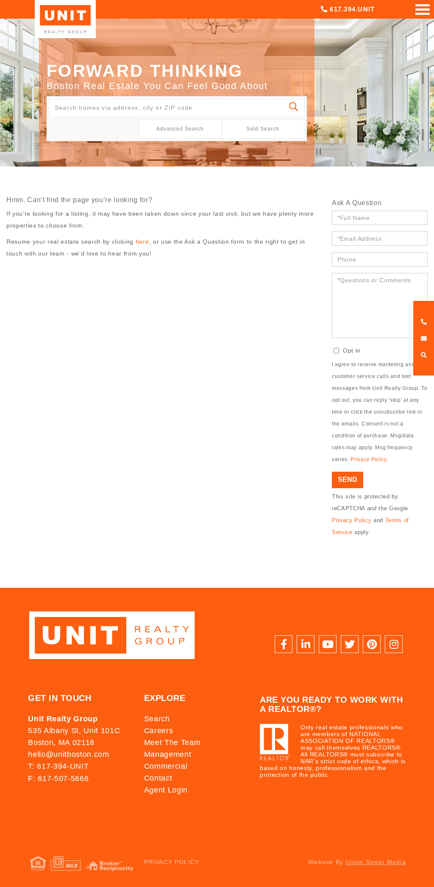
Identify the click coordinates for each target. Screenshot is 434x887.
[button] (294, 108)
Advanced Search (180, 129)
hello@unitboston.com (68, 754)
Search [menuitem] (157, 719)
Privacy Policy (368, 459)
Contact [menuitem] (158, 778)
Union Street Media (375, 862)
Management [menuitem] (168, 754)
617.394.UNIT (351, 9)
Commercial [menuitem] (166, 766)
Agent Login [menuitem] (166, 790)
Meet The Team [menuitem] (172, 742)
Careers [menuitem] (158, 730)
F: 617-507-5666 (58, 778)
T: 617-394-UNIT (58, 766)
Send (347, 479)
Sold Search (262, 129)
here (142, 241)
